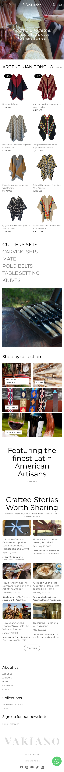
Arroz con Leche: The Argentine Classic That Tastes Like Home (46, 585)
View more (32, 648)
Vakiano (35, 755)
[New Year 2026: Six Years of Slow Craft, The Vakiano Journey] (17, 611)
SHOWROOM (8, 686)
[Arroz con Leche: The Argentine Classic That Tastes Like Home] (47, 571)
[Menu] (3, 4)
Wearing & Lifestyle (12, 704)
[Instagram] (27, 767)
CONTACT (6, 689)
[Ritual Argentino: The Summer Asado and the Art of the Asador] (17, 571)
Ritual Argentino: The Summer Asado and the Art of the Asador (17, 585)
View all (58, 67)
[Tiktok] (37, 767)
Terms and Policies (32, 761)
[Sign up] (58, 724)
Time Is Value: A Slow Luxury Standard (45, 541)
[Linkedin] (42, 767)
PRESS (5, 682)
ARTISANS (7, 678)
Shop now (32, 482)
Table (5, 708)
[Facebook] (21, 767)
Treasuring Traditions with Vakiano (45, 624)
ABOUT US (7, 674)
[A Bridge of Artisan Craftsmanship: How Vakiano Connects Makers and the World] (17, 528)
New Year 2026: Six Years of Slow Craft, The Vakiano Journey (16, 626)
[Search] (10, 4)
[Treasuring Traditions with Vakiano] (47, 611)
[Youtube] (32, 767)
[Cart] (60, 4)
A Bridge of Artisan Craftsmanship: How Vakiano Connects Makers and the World (16, 544)
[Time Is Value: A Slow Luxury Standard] (47, 528)
